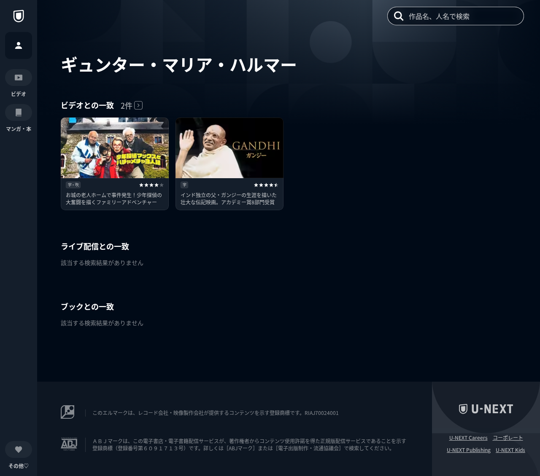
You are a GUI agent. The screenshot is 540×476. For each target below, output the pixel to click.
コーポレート (508, 437)
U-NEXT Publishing (469, 450)
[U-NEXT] (18, 16)
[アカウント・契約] (18, 45)
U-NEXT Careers (468, 437)
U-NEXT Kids (510, 450)
